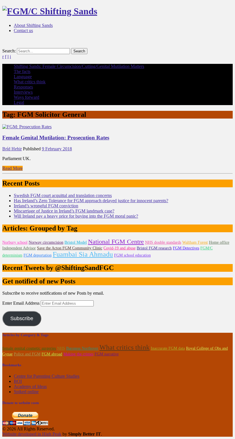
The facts (22, 71)
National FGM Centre (116, 241)
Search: (9, 50)
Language (23, 76)
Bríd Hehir (12, 148)
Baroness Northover (82, 348)
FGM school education (132, 255)
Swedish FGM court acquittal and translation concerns (63, 195)
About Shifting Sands (33, 25)
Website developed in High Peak (31, 434)
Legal (19, 102)
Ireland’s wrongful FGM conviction (46, 205)
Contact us (23, 30)
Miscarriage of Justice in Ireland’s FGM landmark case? (64, 210)
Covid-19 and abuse (119, 248)
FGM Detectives (186, 248)
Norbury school (15, 242)
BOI (18, 381)
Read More (12, 168)
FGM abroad (52, 354)
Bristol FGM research (154, 248)
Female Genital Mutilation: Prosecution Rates (55, 138)
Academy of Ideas (30, 386)
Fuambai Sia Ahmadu (83, 254)
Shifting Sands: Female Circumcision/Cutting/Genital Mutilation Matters (79, 66)
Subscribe (21, 318)
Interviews (23, 92)
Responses (23, 86)
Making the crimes (78, 354)
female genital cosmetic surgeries (29, 348)
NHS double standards (163, 242)
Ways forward (26, 97)
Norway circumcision (46, 242)
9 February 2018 (57, 148)
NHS (61, 348)
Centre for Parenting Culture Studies (46, 376)
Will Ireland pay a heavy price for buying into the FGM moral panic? (76, 216)
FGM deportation (37, 255)
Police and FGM (27, 354)
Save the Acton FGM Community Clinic (69, 248)
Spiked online (26, 391)
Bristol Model (75, 242)
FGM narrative (107, 354)
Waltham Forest (195, 242)
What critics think (30, 81)
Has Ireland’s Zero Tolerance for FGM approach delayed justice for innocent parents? (91, 200)
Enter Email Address (21, 303)
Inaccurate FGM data (168, 348)
